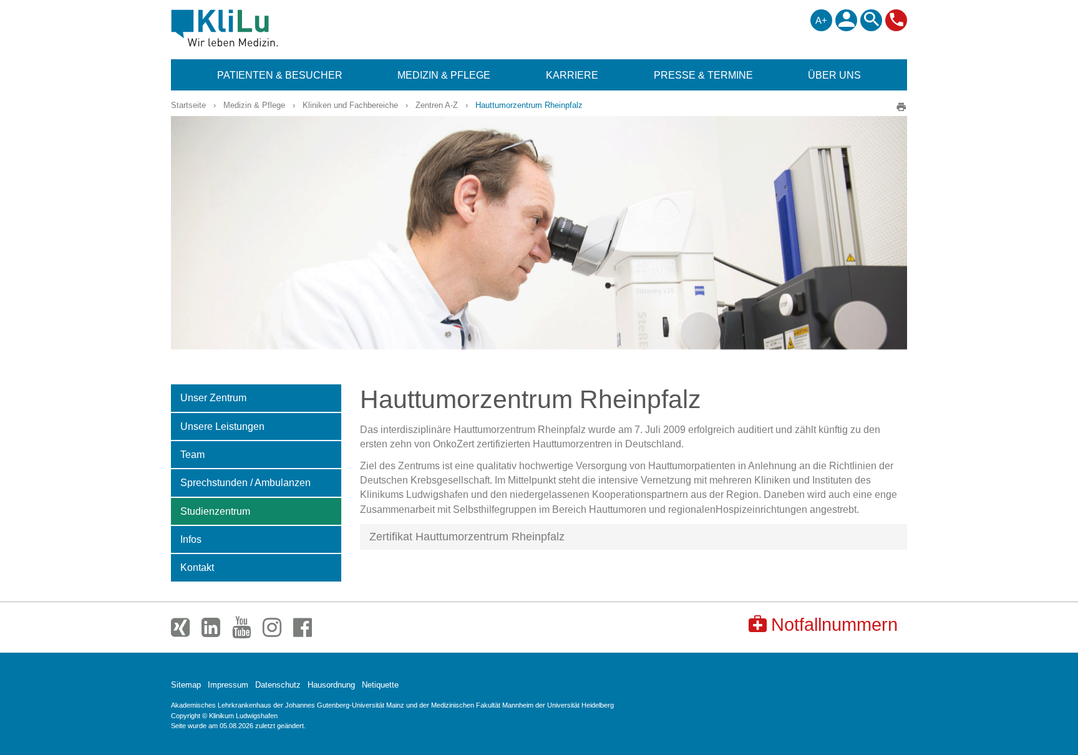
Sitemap (186, 684)
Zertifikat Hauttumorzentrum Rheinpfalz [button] (467, 536)
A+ (821, 20)
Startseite (188, 105)
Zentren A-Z (436, 105)
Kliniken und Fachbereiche (350, 105)
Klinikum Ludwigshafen (253, 28)
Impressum (228, 684)
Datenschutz (278, 684)
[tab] (634, 537)
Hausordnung (331, 684)
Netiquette (380, 684)
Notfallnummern (834, 625)
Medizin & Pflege (254, 105)
